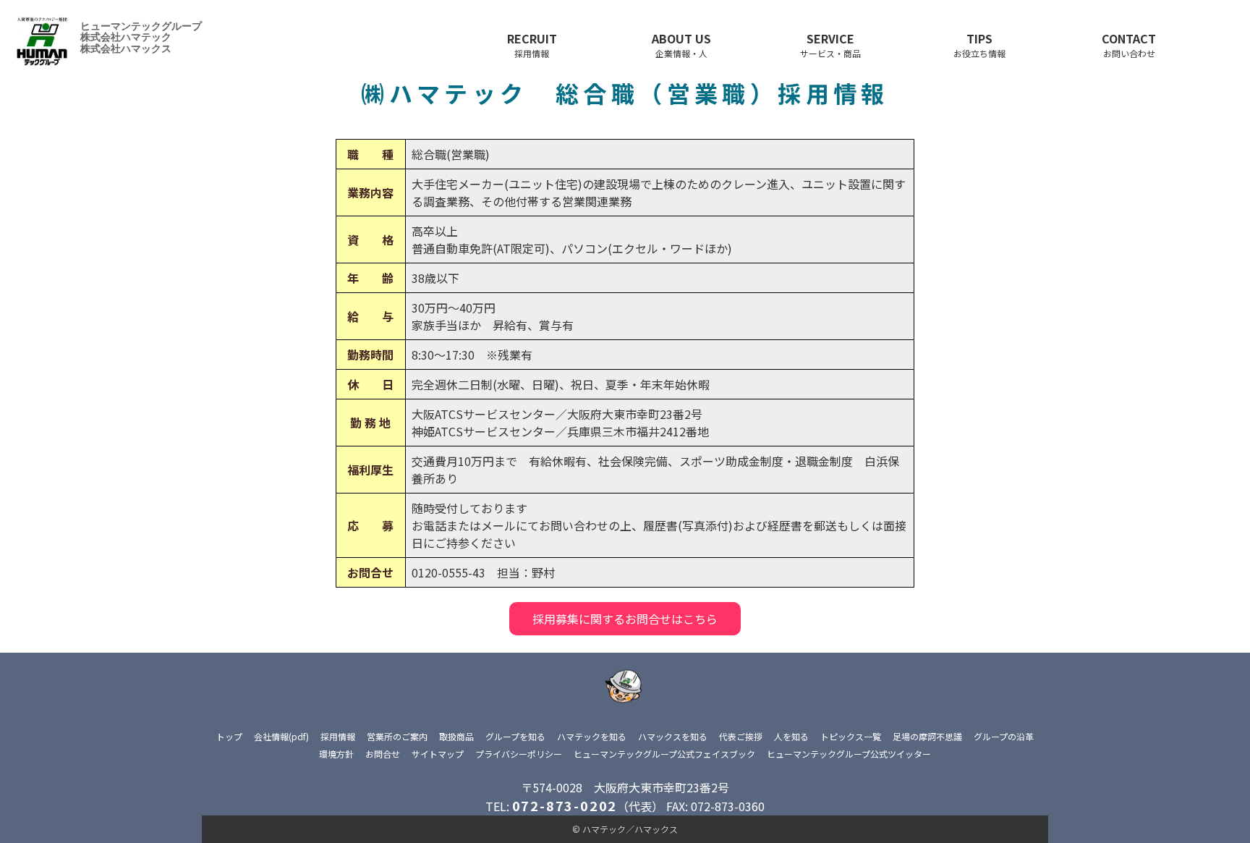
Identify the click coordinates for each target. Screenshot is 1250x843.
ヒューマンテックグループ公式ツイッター (849, 753)
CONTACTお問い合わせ (1129, 44)
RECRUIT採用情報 (532, 44)
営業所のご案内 (397, 736)
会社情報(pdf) (281, 736)
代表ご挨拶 (740, 736)
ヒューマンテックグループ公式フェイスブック (664, 753)
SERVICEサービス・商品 (830, 44)
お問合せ (382, 753)
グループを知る (515, 736)
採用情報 (337, 736)
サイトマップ (438, 753)
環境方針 (336, 753)
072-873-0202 (565, 805)
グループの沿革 (1004, 736)
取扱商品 (456, 736)
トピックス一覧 (850, 736)
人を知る (791, 736)
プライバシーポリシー (518, 753)
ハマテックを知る (591, 736)
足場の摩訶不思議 (927, 736)
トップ (229, 736)
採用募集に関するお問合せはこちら (625, 618)
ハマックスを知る (672, 736)
